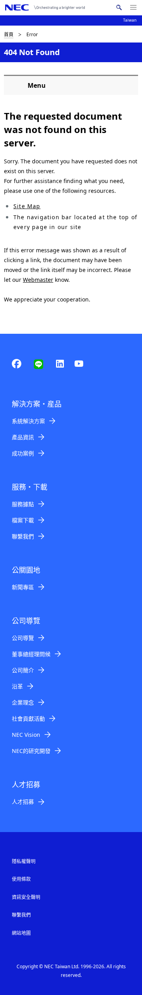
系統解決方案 (28, 421)
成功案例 (23, 453)
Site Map (27, 206)
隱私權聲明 (24, 861)
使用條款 (21, 879)
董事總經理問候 (31, 654)
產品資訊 (23, 437)
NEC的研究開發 (31, 751)
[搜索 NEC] (119, 7)
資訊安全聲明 (26, 897)
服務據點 (23, 504)
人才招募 (23, 801)
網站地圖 (21, 933)
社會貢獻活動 (28, 718)
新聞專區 (23, 587)
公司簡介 (23, 670)
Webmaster (38, 279)
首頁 (8, 34)
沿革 (17, 686)
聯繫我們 (23, 536)
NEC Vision (26, 734)
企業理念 (23, 702)
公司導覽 (23, 638)
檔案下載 (23, 520)
